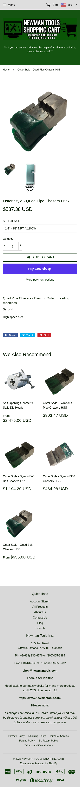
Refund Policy (27, 740)
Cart (55, 4)
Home (6, 69)
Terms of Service (59, 736)
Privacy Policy (16, 736)
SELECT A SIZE (12, 221)
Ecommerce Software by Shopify (38, 763)
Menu (11, 4)
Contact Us (40, 617)
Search (40, 628)
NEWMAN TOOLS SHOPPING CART (43, 758)
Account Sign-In (40, 601)
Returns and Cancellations (38, 745)
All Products (40, 606)
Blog (40, 623)
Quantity (8, 238)
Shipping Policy (37, 736)
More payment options (40, 279)
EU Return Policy (48, 740)
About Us (40, 612)
